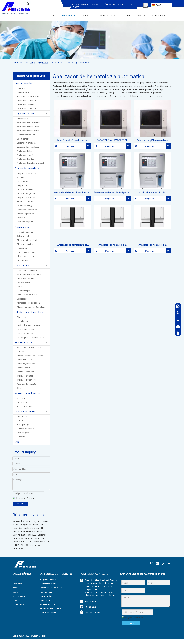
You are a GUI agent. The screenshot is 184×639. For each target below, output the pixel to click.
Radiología (21, 88)
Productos (17, 583)
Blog (15, 600)
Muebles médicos (23, 342)
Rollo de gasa (23, 432)
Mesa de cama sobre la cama (30, 355)
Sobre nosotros (19, 596)
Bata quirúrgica (23, 424)
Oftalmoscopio (23, 290)
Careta (20, 420)
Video (15, 592)
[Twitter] (163, 564)
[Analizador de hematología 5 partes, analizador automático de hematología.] (72, 170)
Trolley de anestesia (25, 376)
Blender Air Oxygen (25, 256)
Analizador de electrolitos (28, 130)
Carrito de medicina (25, 371)
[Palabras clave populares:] (145, 5)
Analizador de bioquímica (28, 126)
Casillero (20, 351)
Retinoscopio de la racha (28, 294)
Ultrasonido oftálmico (26, 104)
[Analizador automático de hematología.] (152, 170)
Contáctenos (18, 604)
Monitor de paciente (26, 189)
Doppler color (23, 92)
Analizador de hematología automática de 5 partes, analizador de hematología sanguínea (112, 245)
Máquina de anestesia (26, 173)
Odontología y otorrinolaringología (32, 312)
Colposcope (22, 298)
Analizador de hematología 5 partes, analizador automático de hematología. (72, 192)
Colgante (21, 217)
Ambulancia (22, 398)
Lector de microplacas (26, 143)
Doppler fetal (22, 248)
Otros (19, 388)
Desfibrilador (22, 181)
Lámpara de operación (27, 209)
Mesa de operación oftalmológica (31, 307)
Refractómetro (23, 282)
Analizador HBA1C (25, 155)
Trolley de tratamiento (27, 380)
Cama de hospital (24, 359)
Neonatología (22, 226)
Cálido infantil (23, 236)
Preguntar (69, 146)
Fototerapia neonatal (26, 252)
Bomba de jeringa (25, 205)
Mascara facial (23, 416)
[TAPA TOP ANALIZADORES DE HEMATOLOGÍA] (112, 126)
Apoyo (15, 587)
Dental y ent (45, 600)
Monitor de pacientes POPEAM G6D (28, 531)
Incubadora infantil (25, 232)
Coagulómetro (23, 138)
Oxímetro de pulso (25, 221)
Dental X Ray (22, 321)
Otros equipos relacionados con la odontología (33, 337)
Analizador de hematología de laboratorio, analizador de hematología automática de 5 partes (72, 245)
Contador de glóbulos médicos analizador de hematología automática (152, 140)
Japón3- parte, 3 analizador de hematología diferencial (72, 140)
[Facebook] (151, 564)
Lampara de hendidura (27, 270)
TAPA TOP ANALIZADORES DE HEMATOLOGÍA (112, 140)
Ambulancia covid (24, 406)
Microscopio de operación (28, 303)
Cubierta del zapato (25, 428)
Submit (20, 503)
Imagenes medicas (24, 83)
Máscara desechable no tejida (26, 521)
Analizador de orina (25, 159)
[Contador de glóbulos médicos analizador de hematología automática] (152, 126)
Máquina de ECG (24, 185)
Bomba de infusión (25, 201)
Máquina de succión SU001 (32, 524)
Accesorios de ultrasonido (28, 96)
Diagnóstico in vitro (25, 113)
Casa (15, 579)
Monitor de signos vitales (28, 193)
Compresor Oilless (25, 333)
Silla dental (21, 317)
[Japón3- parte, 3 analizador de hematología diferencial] (72, 126)
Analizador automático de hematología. (152, 192)
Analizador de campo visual (29, 274)
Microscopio (22, 118)
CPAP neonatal (23, 260)
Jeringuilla (21, 436)
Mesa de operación (25, 213)
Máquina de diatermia (26, 197)
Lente (19, 286)
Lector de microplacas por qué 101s (28, 528)
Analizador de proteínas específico (32, 163)
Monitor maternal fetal (27, 240)
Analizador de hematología (28, 122)
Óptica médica (22, 265)
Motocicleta (22, 402)
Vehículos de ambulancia (27, 393)
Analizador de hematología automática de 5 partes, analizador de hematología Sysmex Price (152, 245)
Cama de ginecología (26, 363)
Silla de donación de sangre (29, 347)
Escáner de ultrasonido (27, 108)
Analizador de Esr (24, 151)
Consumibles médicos (26, 411)
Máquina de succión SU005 (24, 535)
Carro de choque (24, 367)
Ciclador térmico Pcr (26, 134)
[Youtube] (169, 564)
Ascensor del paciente (26, 384)
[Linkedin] (157, 564)
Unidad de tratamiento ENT (29, 325)
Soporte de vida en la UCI (27, 168)
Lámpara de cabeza (25, 329)
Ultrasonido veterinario (27, 100)
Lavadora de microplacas (28, 147)
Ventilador (21, 177)
